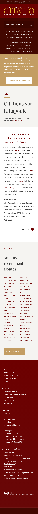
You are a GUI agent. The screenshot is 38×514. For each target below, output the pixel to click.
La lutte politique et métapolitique (17, 458)
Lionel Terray (8, 304)
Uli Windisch (8, 292)
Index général (9, 373)
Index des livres (10, 378)
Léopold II (7, 322)
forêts (16, 150)
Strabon (23, 319)
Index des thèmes (11, 381)
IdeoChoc (7, 422)
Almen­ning (9, 187)
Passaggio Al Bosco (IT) (13, 442)
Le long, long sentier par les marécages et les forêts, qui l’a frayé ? (17, 138)
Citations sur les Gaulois (14, 40)
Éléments (7, 416)
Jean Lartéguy (25, 328)
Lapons (29, 170)
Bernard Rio (8, 277)
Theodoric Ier (24, 307)
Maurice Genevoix (25, 43)
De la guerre (8, 467)
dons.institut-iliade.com (20, 80)
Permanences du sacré (13, 469)
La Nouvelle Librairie (12, 425)
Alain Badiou (10, 37)
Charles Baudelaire (26, 322)
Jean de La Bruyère (10, 316)
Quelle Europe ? (10, 464)
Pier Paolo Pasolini (10, 340)
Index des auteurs (15, 351)
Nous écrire (8, 403)
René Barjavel (25, 334)
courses (20, 181)
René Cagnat (8, 334)
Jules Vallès (24, 277)
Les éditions (8, 397)
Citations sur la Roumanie (22, 48)
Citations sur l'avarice (13, 51)
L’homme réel (9, 452)
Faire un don (9, 400)
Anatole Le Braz (25, 325)
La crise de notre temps (13, 461)
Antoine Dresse (9, 295)
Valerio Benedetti (13, 45)
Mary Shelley (24, 310)
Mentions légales (10, 392)
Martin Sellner (9, 283)
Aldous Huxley (25, 313)
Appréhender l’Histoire (13, 455)
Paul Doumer (8, 319)
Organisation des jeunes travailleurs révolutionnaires (26, 301)
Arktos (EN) (8, 431)
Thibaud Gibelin (25, 337)
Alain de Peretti (25, 289)
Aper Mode (8, 414)
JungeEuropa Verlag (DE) (13, 436)
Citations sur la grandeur (23, 34)
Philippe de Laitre (26, 316)
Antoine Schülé (9, 331)
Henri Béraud (27, 51)
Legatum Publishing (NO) (14, 439)
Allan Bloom (24, 331)
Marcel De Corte (9, 313)
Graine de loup (9, 419)
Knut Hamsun (17, 121)
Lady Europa (9, 428)
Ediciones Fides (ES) (11, 433)
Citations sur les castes (24, 37)
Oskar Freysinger (10, 280)
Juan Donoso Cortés (11, 337)
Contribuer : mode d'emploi (15, 394)
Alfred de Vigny (25, 280)
